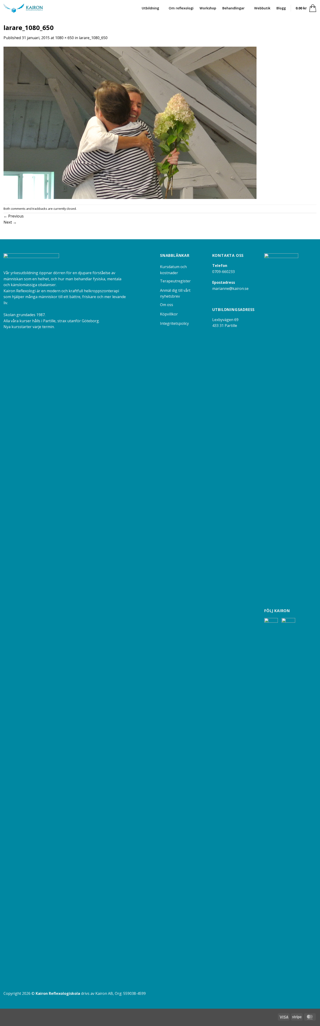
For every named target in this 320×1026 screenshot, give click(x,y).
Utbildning (150, 8)
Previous (14, 216)
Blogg (281, 8)
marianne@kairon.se (230, 288)
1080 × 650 (64, 37)
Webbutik (262, 8)
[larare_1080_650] (130, 122)
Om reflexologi (181, 8)
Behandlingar (233, 8)
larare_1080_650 (93, 37)
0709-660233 (223, 271)
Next (10, 222)
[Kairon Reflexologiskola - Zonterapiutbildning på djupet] (23, 8)
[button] (306, 8)
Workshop (208, 8)
